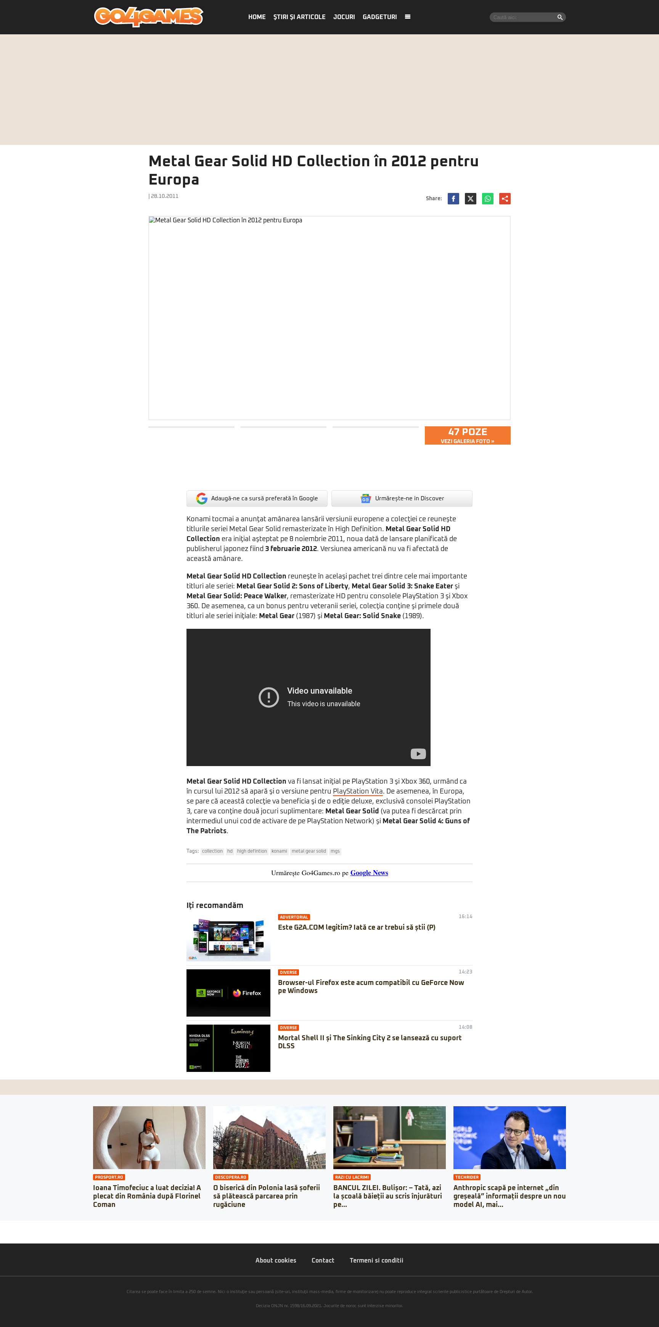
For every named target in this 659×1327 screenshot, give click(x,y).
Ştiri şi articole (299, 17)
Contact (323, 1261)
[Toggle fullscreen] (14, 1226)
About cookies (276, 1261)
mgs (335, 851)
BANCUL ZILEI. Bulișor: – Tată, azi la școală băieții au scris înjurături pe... (387, 1196)
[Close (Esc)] (2, 1226)
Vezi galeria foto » (467, 435)
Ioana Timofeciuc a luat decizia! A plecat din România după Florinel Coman (147, 1196)
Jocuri (344, 17)
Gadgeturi (380, 17)
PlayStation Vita (358, 791)
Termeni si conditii (376, 1261)
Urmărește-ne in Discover (409, 498)
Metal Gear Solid (309, 851)
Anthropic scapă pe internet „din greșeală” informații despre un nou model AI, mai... (509, 1196)
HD (230, 851)
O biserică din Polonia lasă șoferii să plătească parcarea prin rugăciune (266, 1196)
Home (257, 17)
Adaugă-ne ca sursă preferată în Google (264, 498)
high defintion (252, 851)
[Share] (8, 1226)
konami (279, 851)
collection (212, 851)
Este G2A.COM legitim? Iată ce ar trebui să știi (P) (357, 927)
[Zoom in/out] (20, 1226)
